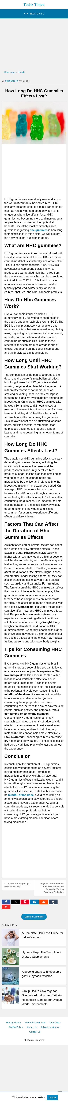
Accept (52, 1097)
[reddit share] (44, 903)
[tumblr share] (53, 903)
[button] (34, 13)
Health (22, 72)
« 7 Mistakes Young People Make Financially (17, 885)
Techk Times (34, 5)
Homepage (9, 72)
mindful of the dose (21, 794)
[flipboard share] (6, 908)
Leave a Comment (34, 916)
